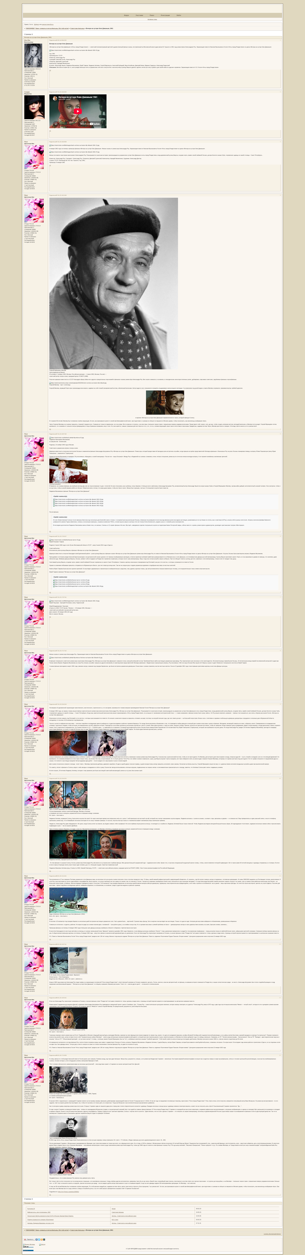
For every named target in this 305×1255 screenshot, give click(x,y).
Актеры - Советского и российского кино (124, 1216)
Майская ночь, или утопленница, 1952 (38, 1212)
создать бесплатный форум (272, 1234)
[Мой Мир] (44, 1239)
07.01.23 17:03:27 (61, 536)
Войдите (36, 24)
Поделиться (52, 40)
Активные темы (152, 19)
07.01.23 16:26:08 (61, 141)
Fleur (26, 142)
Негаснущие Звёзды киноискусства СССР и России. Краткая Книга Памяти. (50, 1216)
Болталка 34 (31, 1208)
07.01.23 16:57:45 (61, 434)
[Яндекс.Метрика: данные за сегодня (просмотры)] (29, 1245)
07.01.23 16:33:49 (61, 195)
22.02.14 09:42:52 (61, 40)
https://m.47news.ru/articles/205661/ (68, 1191)
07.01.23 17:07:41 (61, 597)
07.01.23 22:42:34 (61, 704)
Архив (113, 1208)
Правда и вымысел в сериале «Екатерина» (40, 1219)
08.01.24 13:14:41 (61, 876)
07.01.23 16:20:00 (61, 92)
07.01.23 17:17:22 (61, 650)
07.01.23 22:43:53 (61, 778)
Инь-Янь (27, 40)
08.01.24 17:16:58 (61, 1055)
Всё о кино (115, 1219)
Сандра (27, 92)
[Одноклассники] (41, 1239)
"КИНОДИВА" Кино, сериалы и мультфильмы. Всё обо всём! (47, 28)
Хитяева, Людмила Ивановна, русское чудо (40, 1223)
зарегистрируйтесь (47, 24)
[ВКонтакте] (36, 1239)
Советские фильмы (77, 28)
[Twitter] (39, 1239)
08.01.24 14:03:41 (61, 997)
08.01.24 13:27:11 (61, 944)
